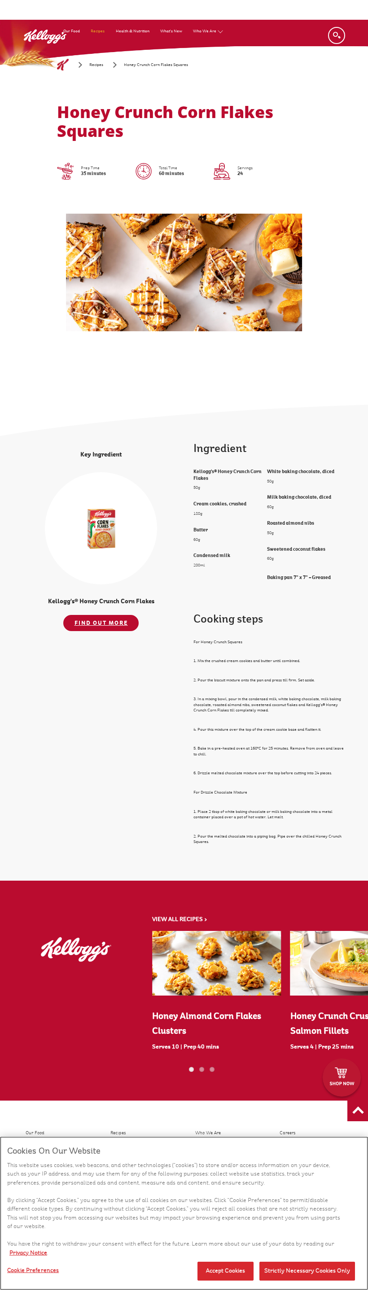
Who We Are (204, 31)
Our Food (71, 31)
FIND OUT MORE (101, 623)
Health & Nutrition (132, 31)
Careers (288, 1133)
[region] (184, 1213)
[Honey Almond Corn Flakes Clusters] (216, 963)
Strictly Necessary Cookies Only (307, 1270)
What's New (171, 31)
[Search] (336, 35)
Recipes (98, 31)
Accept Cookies (225, 1270)
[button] (357, 1111)
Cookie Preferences (33, 1270)
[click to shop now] (342, 1077)
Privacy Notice (28, 1252)
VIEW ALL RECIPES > (179, 919)
